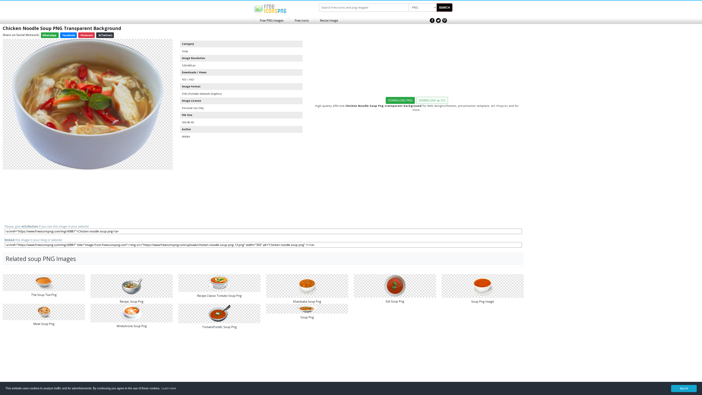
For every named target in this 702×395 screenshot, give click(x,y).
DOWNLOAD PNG (400, 100)
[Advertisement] (88, 196)
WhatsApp (50, 35)
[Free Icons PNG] (270, 8)
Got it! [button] (684, 388)
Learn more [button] (168, 388)
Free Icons (302, 20)
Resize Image (329, 20)
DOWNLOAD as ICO (432, 100)
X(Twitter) (105, 35)
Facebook (68, 35)
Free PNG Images (272, 20)
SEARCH (444, 7)
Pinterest (86, 35)
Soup (185, 51)
